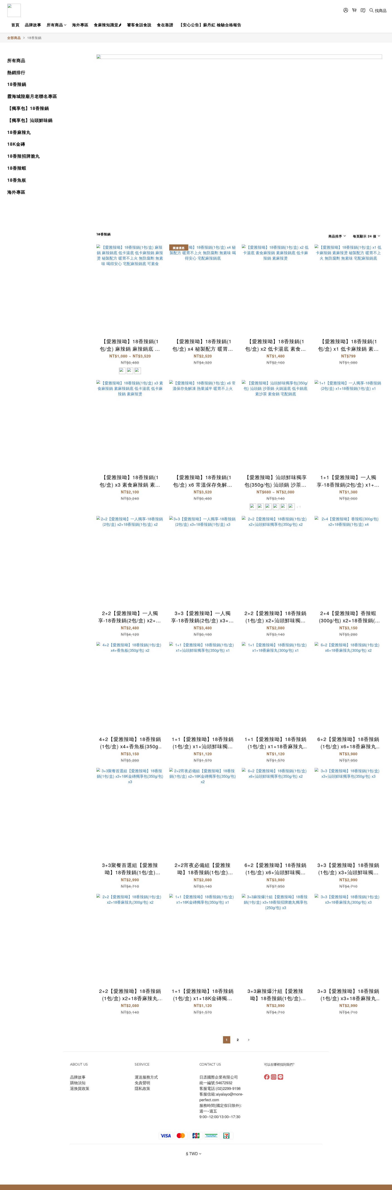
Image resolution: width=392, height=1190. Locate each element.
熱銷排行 (16, 72)
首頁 (15, 24)
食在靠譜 (165, 24)
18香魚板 (16, 180)
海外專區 (80, 24)
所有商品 (55, 24)
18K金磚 (16, 144)
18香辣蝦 (16, 168)
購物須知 (78, 1082)
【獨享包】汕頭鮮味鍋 (30, 120)
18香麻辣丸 (19, 132)
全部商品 (14, 37)
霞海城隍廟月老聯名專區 (32, 96)
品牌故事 (33, 24)
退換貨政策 (79, 1088)
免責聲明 (142, 1082)
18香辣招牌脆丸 (23, 156)
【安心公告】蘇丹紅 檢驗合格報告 (210, 24)
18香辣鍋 (34, 37)
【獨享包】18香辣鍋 (28, 108)
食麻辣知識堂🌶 (108, 24)
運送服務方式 (146, 1077)
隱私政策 (142, 1088)
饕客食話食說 (139, 24)
